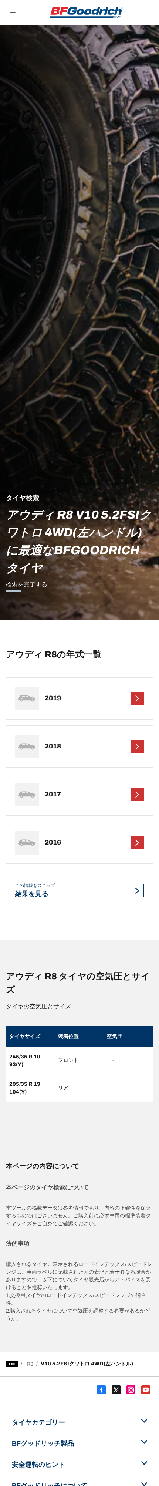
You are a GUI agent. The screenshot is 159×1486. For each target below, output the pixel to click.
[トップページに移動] (86, 12)
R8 (30, 1364)
